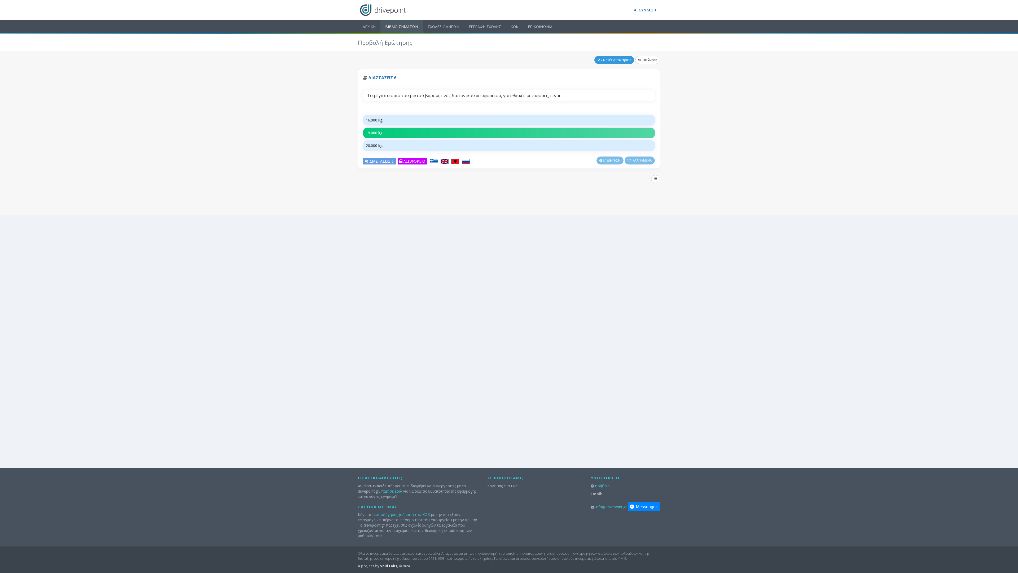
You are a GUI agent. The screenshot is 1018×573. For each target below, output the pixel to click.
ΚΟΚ (514, 26)
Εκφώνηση (649, 60)
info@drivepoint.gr (611, 506)
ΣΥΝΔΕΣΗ (647, 9)
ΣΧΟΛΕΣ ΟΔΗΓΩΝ (443, 26)
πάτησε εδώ (391, 491)
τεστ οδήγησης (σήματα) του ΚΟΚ (401, 514)
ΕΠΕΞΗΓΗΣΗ (611, 160)
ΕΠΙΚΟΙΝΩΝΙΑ (540, 26)
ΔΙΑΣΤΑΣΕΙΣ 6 (382, 78)
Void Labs (388, 565)
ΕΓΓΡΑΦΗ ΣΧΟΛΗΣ (485, 26)
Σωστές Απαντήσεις (615, 60)
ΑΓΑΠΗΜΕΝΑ (642, 160)
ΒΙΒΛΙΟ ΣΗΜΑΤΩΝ (401, 26)
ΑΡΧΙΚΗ (369, 26)
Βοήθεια (602, 485)
